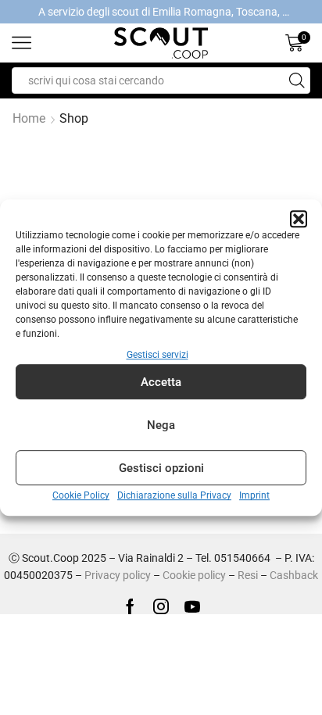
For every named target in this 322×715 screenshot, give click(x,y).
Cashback (294, 575)
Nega (161, 425)
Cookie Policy (80, 496)
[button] (298, 219)
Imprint (254, 496)
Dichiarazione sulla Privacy (174, 496)
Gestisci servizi (157, 354)
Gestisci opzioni (161, 468)
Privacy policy (117, 575)
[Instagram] (161, 606)
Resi (248, 575)
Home (29, 118)
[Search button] (296, 80)
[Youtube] (192, 606)
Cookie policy (194, 575)
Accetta (161, 382)
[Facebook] (130, 606)
